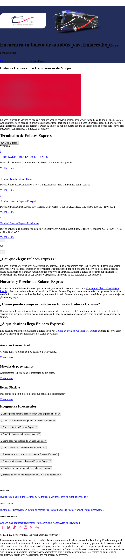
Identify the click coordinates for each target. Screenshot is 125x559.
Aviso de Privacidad (69, 522)
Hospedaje (82, 496)
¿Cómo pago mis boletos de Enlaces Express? (23, 441)
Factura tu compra (36, 509)
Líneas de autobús (67, 496)
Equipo (21, 496)
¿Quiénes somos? (9, 496)
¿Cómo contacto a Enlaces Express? (19, 427)
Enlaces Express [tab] (9, 143)
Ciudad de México (95, 288)
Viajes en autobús (54, 509)
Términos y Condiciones (46, 522)
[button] (62, 146)
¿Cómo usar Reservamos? (13, 509)
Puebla (3, 291)
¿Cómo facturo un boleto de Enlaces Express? (23, 447)
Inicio (3, 61)
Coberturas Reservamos (91, 509)
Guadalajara (112, 288)
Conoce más (6, 357)
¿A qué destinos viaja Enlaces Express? (20, 434)
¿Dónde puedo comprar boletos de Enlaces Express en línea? (30, 414)
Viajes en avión (71, 509)
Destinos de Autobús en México (41, 496)
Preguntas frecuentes (23, 522)
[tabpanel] (62, 199)
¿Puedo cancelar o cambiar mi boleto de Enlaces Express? (29, 454)
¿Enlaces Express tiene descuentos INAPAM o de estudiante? (31, 475)
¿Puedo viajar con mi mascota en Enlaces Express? (26, 468)
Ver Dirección (7, 168)
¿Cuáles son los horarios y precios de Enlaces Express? (28, 420)
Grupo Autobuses (18, 61)
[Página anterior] (2, 240)
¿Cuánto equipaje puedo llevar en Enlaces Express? (26, 461)
